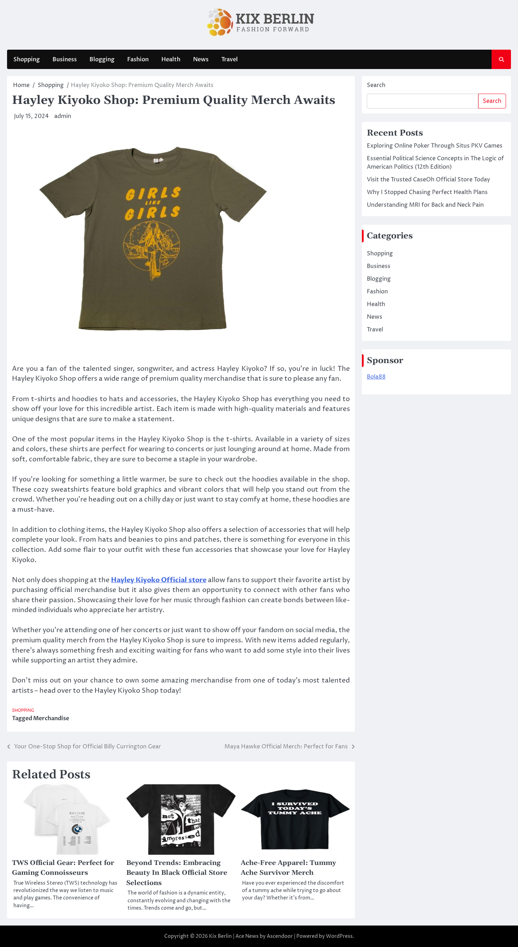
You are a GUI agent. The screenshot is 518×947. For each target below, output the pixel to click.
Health (170, 59)
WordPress (339, 936)
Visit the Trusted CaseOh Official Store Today (428, 179)
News (201, 59)
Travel (229, 59)
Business (65, 59)
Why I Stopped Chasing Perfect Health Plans (427, 192)
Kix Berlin (220, 936)
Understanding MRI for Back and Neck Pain (425, 205)
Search (376, 85)
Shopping (26, 59)
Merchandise (51, 718)
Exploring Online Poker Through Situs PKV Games (434, 146)
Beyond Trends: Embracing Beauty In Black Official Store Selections (176, 873)
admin (62, 116)
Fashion (138, 59)
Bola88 (376, 377)
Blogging (102, 59)
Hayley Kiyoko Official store (158, 580)
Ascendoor (280, 936)
